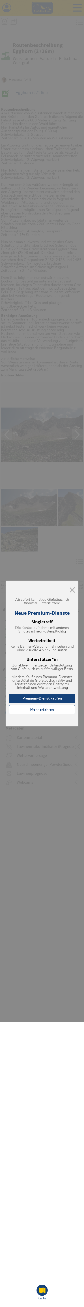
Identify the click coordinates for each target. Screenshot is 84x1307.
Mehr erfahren (42, 709)
